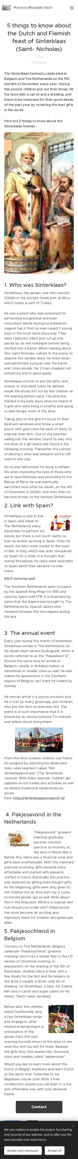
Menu (72, 8)
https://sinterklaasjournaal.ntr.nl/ (39, 798)
